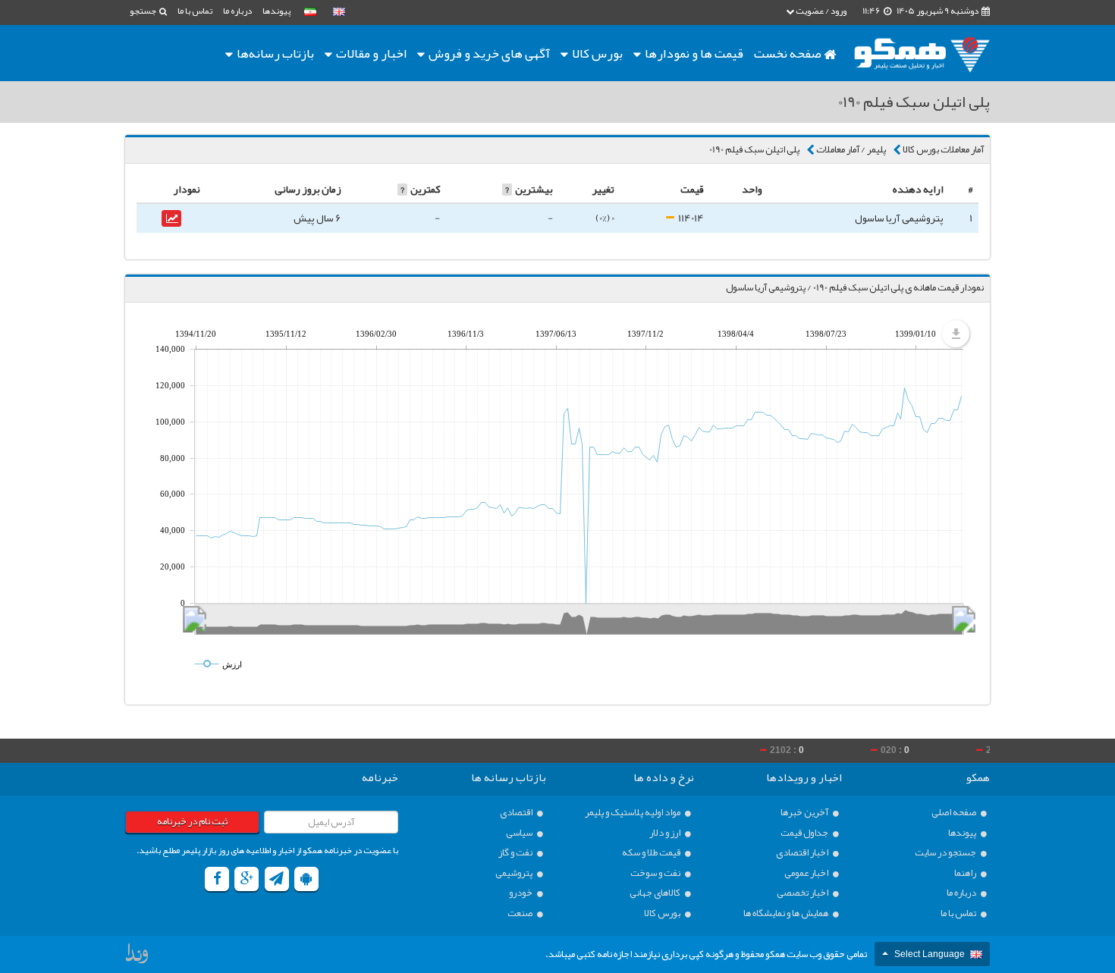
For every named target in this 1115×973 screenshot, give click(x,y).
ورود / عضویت (820, 11)
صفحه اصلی (954, 812)
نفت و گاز (516, 852)
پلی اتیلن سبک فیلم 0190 (754, 149)
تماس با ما (194, 11)
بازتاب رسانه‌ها (274, 53)
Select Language (929, 954)
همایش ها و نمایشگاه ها (786, 913)
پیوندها (276, 11)
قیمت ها (694, 53)
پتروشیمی (514, 873)
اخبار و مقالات (370, 53)
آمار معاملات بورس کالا (943, 149)
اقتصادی (517, 812)
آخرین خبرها (805, 812)
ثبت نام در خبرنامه (192, 821)
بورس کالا (596, 53)
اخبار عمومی (807, 873)
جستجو (144, 11)
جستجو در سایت (946, 852)
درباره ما (237, 11)
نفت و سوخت (656, 873)
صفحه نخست (789, 53)
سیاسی (520, 833)
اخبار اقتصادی (803, 852)
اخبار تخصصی (803, 893)
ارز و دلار (665, 833)
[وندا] (138, 956)
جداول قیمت (805, 833)
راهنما (966, 873)
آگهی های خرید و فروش (488, 53)
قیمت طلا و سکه (652, 852)
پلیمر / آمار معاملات (851, 149)
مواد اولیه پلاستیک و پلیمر (633, 812)
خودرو (521, 893)
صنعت (520, 913)
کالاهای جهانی (656, 893)
